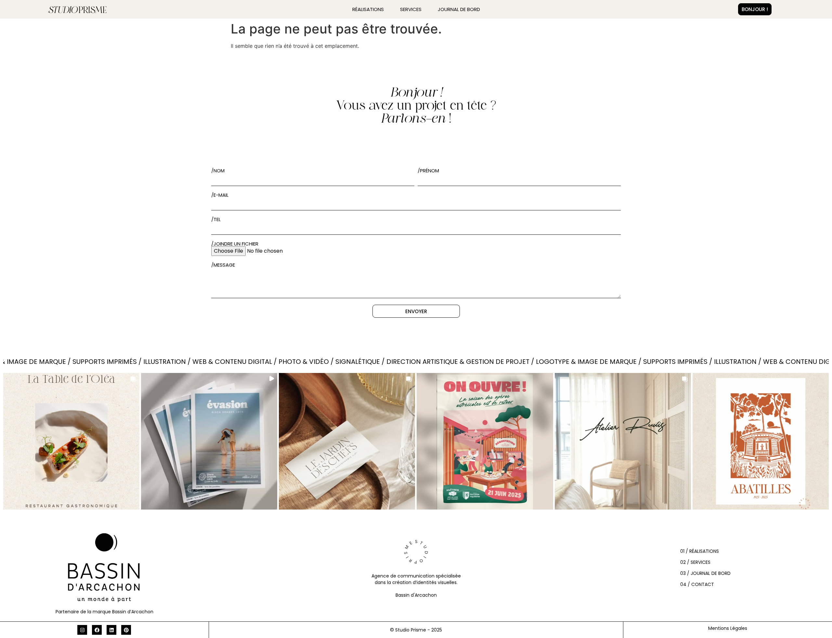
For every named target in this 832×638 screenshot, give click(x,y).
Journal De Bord (459, 9)
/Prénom (428, 170)
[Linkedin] (111, 630)
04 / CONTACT (697, 584)
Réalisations (368, 9)
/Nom (218, 170)
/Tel (216, 219)
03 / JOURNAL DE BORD (705, 573)
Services (411, 9)
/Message (223, 264)
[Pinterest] (126, 630)
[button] (71, 441)
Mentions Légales (727, 628)
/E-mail (219, 195)
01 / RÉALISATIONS (699, 551)
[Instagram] (82, 630)
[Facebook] (97, 630)
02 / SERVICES (695, 562)
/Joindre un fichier (234, 243)
